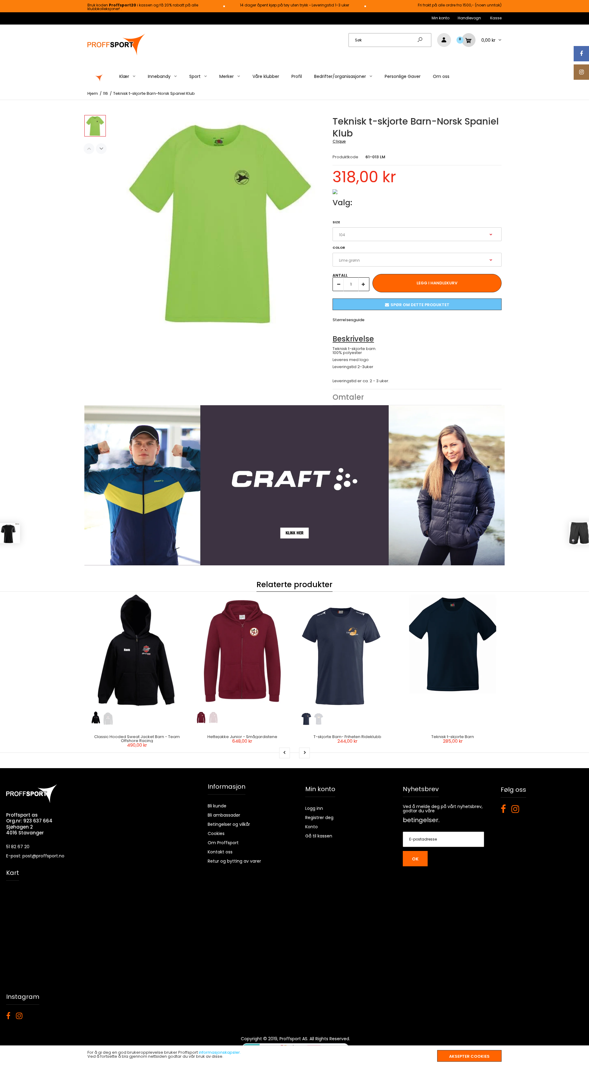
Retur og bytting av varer (234, 861)
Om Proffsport (223, 843)
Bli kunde (217, 806)
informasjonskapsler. (220, 1052)
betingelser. (421, 820)
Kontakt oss (220, 852)
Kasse (496, 18)
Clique (339, 141)
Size (336, 222)
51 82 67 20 (17, 847)
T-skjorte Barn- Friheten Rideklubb (347, 737)
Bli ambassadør (224, 815)
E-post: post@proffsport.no (35, 856)
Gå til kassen (318, 836)
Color (339, 247)
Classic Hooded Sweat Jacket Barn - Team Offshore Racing (137, 739)
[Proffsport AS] (116, 54)
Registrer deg (319, 817)
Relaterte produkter (294, 584)
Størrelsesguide (348, 320)
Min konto (440, 18)
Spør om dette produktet (420, 305)
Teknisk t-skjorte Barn (452, 737)
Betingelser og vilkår (229, 824)
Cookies (216, 833)
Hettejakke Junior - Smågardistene (242, 737)
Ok (415, 859)
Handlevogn (469, 18)
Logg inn (314, 808)
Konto (311, 827)
